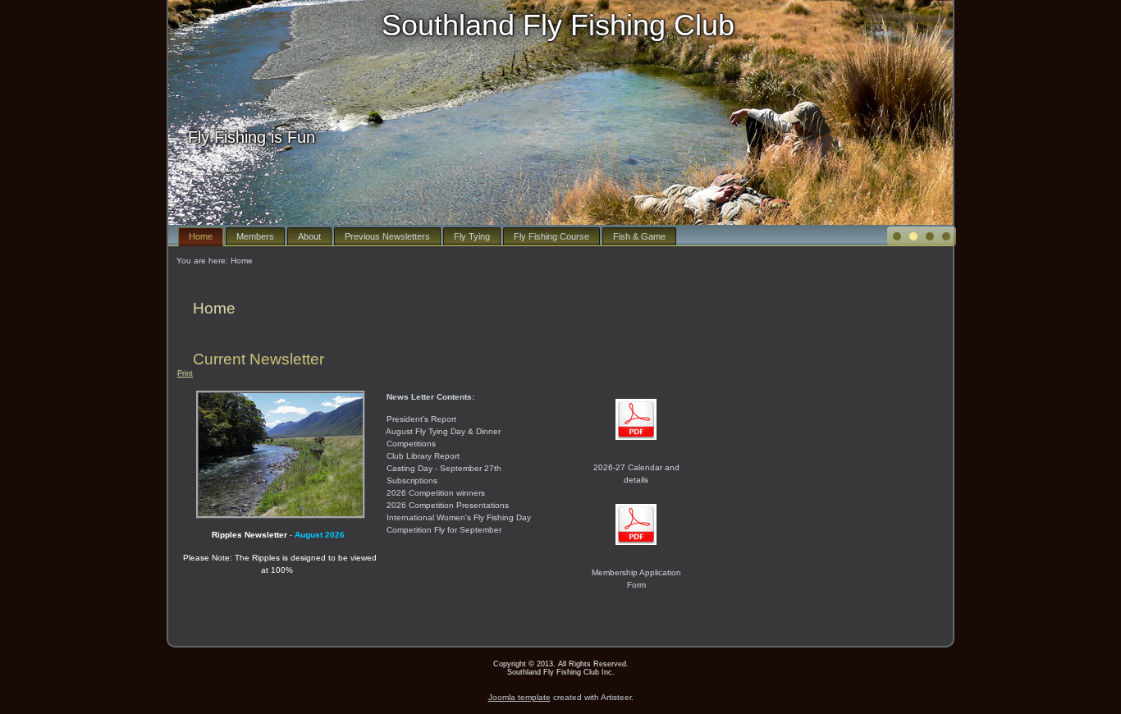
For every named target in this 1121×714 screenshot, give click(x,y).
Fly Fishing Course (551, 236)
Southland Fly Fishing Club (558, 25)
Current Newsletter (258, 359)
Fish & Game (639, 236)
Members (255, 236)
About (309, 236)
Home (201, 236)
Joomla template (519, 697)
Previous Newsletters (387, 236)
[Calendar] (636, 445)
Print (185, 373)
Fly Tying (472, 236)
